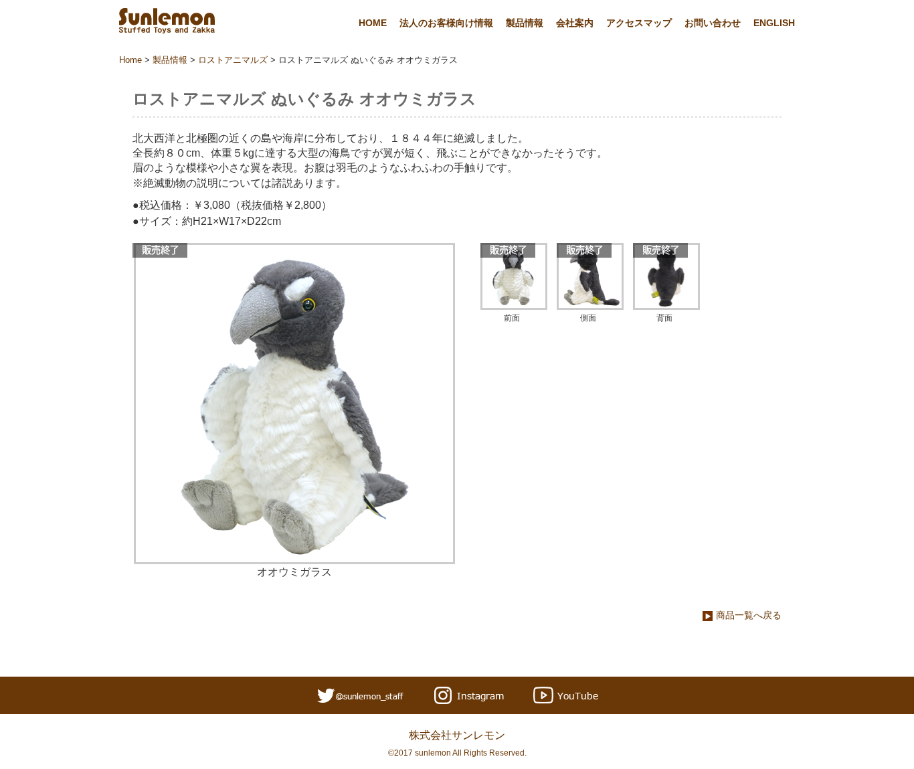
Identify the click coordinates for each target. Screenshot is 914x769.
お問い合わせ (712, 22)
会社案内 (574, 22)
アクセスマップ (639, 22)
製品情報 (524, 22)
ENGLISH (774, 22)
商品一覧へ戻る (749, 615)
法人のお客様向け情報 (446, 22)
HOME (373, 22)
